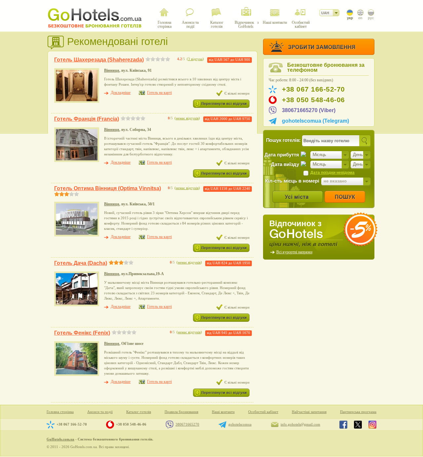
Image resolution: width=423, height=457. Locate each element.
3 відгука (195, 59)
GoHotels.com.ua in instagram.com (372, 425)
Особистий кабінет (263, 412)
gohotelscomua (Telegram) (315, 121)
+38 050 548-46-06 (313, 100)
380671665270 (187, 424)
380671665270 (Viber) (308, 110)
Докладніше (121, 92)
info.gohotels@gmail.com (300, 424)
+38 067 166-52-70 (313, 89)
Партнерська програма (358, 412)
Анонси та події (100, 412)
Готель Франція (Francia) (86, 119)
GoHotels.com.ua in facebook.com (343, 425)
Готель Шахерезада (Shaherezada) (99, 59)
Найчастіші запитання (309, 412)
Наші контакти (223, 412)
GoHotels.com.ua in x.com (358, 425)
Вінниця (111, 70)
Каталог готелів (138, 412)
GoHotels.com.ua (60, 439)
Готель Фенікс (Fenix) (82, 333)
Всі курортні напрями (294, 252)
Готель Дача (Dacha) (80, 263)
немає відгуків (187, 118)
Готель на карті (159, 92)
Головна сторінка (60, 412)
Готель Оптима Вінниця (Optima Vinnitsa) (107, 188)
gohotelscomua (239, 424)
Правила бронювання (181, 412)
